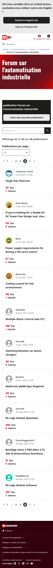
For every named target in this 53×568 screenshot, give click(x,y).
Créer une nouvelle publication (26, 117)
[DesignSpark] (10, 525)
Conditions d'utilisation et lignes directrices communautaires (25, 552)
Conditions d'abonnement (12, 560)
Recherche (47, 130)
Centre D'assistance (33, 560)
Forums (32, 49)
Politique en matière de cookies (14, 542)
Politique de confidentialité (12, 547)
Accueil (5, 49)
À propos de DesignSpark (11, 537)
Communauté (44, 49)
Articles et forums (19, 49)
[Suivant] (34, 161)
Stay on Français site (26, 26)
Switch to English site (26, 20)
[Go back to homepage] (7, 37)
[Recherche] (3, 44)
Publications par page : (16, 146)
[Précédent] (4, 161)
